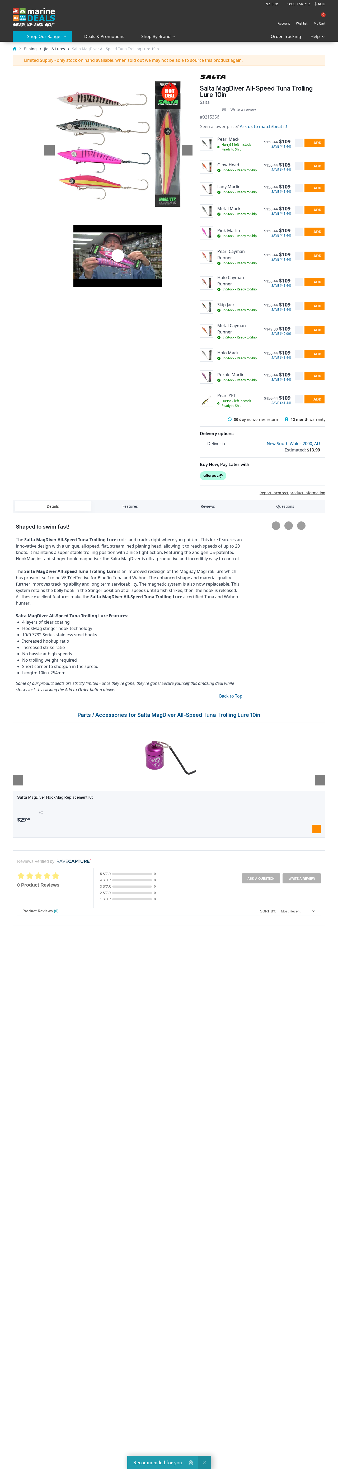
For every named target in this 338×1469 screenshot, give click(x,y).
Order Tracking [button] (286, 36)
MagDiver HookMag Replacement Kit (55, 797)
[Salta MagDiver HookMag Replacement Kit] (169, 757)
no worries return (256, 419)
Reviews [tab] (208, 506)
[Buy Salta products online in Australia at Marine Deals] (213, 76)
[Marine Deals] (34, 18)
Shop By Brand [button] (156, 36)
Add (317, 142)
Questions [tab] (285, 506)
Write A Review (302, 879)
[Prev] (18, 780)
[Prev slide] (49, 150)
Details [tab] (53, 506)
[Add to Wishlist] (299, 143)
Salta (205, 102)
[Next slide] (187, 150)
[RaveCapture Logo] (72, 861)
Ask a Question (261, 879)
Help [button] (315, 36)
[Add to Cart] (316, 829)
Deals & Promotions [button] (104, 36)
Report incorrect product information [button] (292, 492)
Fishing (30, 48)
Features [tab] (130, 506)
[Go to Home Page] (14, 48)
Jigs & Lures (54, 48)
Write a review (243, 109)
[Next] (320, 780)
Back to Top (230, 696)
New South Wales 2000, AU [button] (294, 443)
